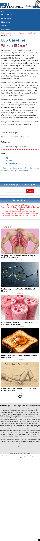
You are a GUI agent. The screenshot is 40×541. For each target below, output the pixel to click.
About (3, 26)
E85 (6, 158)
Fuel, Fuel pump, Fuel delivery (16, 146)
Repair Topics (6, 18)
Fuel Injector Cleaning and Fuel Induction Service (20, 168)
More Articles (6, 22)
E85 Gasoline (13, 40)
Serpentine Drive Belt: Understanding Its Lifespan (20, 213)
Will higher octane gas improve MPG (15, 170)
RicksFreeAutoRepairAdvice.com (17, 405)
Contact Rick (5, 29)
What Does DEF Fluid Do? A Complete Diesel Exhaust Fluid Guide (20, 208)
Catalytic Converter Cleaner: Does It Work (20, 211)
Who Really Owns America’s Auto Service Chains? (20, 215)
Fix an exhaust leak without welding (20, 205)
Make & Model (6, 15)
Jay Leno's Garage (11, 163)
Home (3, 11)
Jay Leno (8, 160)
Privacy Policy (22, 447)
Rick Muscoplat (25, 137)
